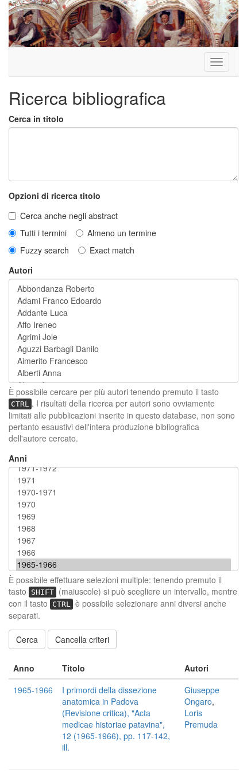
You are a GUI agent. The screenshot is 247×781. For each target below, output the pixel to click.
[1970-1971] (123, 492)
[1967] (123, 540)
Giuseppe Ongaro (201, 695)
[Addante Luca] (123, 313)
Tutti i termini (43, 233)
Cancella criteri (82, 639)
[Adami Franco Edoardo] (123, 301)
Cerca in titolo (36, 118)
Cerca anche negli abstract (69, 215)
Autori (21, 270)
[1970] (123, 504)
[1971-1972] (123, 468)
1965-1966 (33, 690)
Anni (18, 458)
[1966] (123, 552)
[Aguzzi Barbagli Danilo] (123, 349)
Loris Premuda (201, 718)
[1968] (123, 528)
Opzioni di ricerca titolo (55, 195)
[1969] (123, 516)
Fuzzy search (44, 250)
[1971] (123, 480)
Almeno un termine (121, 233)
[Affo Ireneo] (123, 325)
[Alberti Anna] (123, 373)
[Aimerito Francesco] (123, 361)
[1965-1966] (123, 565)
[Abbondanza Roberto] (123, 289)
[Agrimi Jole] (123, 337)
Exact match (112, 250)
